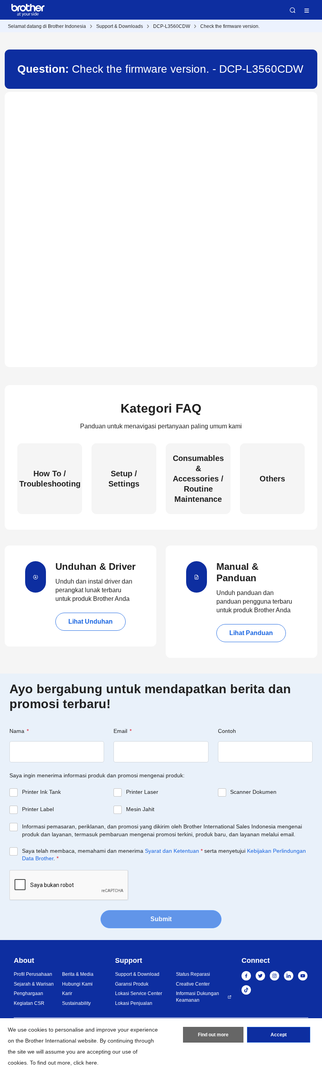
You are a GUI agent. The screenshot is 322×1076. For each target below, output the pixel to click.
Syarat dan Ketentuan (172, 851)
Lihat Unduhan (90, 621)
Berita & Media (77, 974)
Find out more (213, 1034)
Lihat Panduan (251, 633)
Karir (67, 993)
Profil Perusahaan (33, 974)
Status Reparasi (193, 974)
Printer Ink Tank (41, 792)
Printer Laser (142, 792)
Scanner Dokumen (253, 792)
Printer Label (38, 809)
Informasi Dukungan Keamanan (197, 997)
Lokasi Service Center (138, 993)
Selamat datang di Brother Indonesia (47, 26)
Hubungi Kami (77, 984)
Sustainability (76, 1003)
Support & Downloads (119, 26)
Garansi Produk (131, 984)
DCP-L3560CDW (171, 26)
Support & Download (137, 974)
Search (292, 10)
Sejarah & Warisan (34, 984)
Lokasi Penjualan (133, 1003)
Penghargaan (28, 993)
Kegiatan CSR (29, 1003)
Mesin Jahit (140, 809)
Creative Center (193, 984)
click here (85, 1062)
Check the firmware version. (230, 26)
